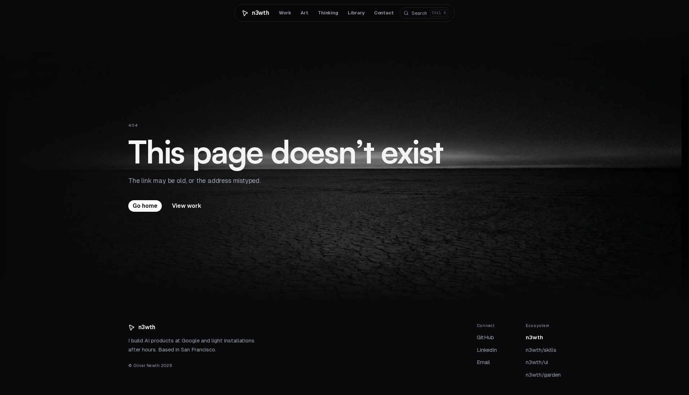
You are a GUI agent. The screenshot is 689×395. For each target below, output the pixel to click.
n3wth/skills (541, 350)
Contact (384, 12)
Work (285, 12)
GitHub (485, 337)
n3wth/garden (543, 375)
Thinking (328, 12)
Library (356, 12)
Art (304, 12)
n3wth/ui (537, 362)
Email (483, 362)
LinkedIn (487, 350)
